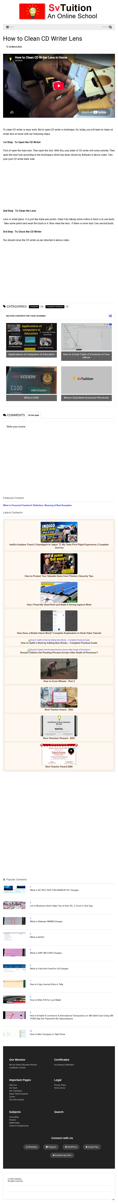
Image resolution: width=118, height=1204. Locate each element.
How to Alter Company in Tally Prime (47, 1034)
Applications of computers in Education (31, 354)
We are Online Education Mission (23, 1065)
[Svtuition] (59, 20)
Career (12, 1097)
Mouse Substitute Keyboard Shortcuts (86, 397)
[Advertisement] (30, 187)
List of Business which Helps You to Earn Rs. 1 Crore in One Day (61, 905)
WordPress (72, 1147)
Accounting (14, 1117)
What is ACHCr (37, 937)
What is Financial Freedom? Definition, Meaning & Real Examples (37, 505)
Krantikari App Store (62, 1155)
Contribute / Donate (17, 1068)
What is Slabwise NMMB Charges (46, 921)
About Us (13, 1085)
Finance (12, 1120)
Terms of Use (59, 1088)
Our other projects (16, 1100)
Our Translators (15, 1091)
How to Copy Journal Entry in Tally (46, 984)
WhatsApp (32, 1147)
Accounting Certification (64, 1065)
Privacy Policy (60, 1085)
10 (31, 1031)
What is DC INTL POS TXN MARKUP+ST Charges (54, 890)
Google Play (92, 1147)
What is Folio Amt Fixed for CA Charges (49, 968)
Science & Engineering (18, 1126)
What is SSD (31, 397)
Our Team (13, 1088)
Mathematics (14, 1123)
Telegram (52, 1147)
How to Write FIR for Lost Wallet (45, 1000)
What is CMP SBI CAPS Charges (46, 953)
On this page (33, 415)
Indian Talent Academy (18, 1094)
